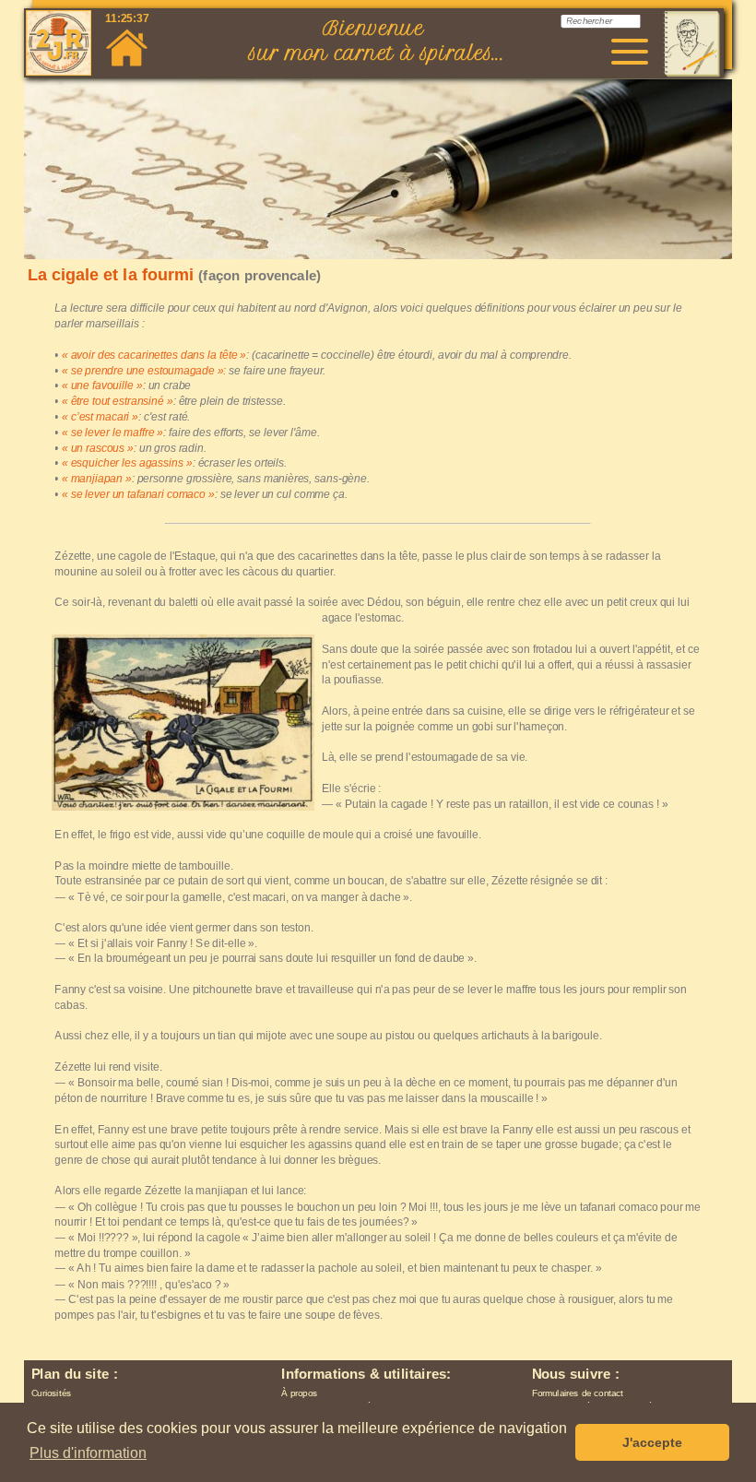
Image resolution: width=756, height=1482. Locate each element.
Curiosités (51, 1393)
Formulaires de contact (578, 1393)
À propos (299, 1393)
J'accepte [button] (652, 1442)
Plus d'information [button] (88, 1453)
